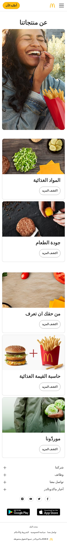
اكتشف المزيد (50, 191)
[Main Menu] (61, 5)
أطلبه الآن (11, 5)
